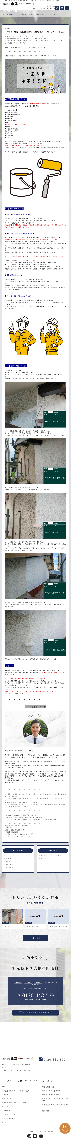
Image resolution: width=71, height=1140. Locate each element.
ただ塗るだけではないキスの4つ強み (15, 1091)
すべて (8, 856)
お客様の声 (6, 1111)
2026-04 (58, 856)
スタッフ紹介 (7, 1099)
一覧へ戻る (35, 938)
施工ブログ (9, 868)
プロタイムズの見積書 (50, 1095)
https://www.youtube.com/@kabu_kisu (42, 819)
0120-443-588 (38, 995)
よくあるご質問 (7, 1107)
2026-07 (43, 856)
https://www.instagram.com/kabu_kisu (28, 817)
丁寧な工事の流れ (49, 1087)
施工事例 (45, 1111)
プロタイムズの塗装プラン (52, 1091)
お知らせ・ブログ (12, 14)
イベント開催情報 (8, 1118)
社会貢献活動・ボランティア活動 (14, 1103)
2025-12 (43, 859)
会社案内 (5, 1095)
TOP (4, 1087)
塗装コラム (9, 862)
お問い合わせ (7, 1122)
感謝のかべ (9, 865)
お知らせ (8, 859)
